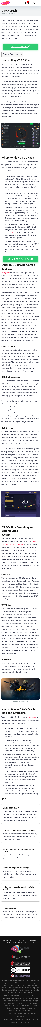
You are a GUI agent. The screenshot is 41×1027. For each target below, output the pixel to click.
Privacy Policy (33, 940)
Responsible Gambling (15, 942)
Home (3, 13)
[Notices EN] (27, 3)
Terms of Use (29, 942)
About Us (12, 940)
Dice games (5, 273)
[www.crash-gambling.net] (5, 3)
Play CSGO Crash (19, 46)
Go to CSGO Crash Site (19, 259)
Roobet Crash (10, 232)
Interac (5, 940)
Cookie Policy (22, 940)
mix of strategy (32, 717)
